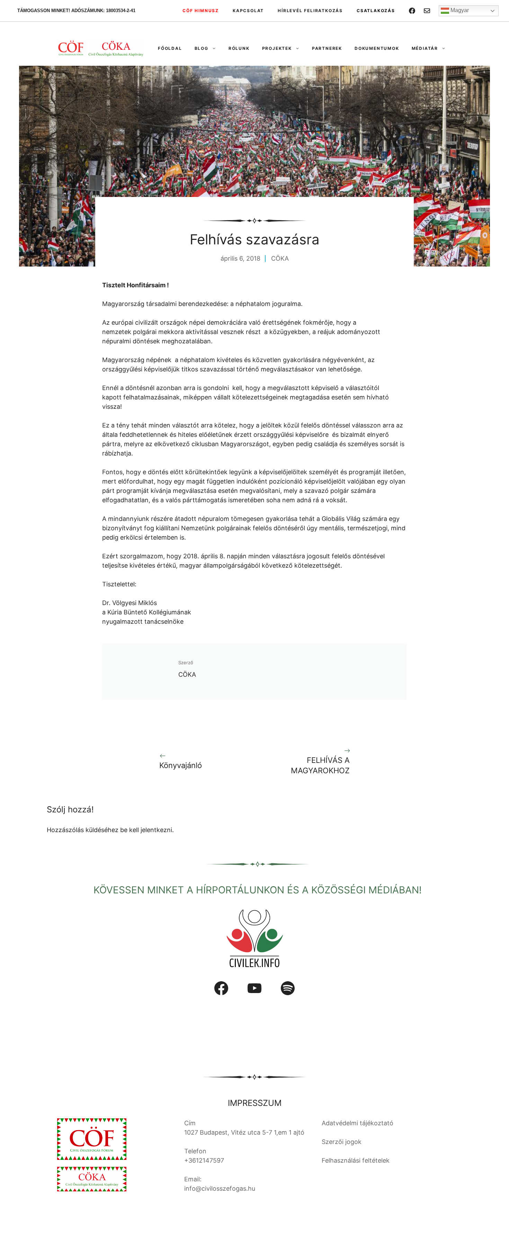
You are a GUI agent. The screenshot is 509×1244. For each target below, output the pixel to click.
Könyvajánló (180, 765)
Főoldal (170, 48)
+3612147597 (204, 1160)
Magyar (459, 10)
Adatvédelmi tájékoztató (357, 1123)
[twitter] (427, 10)
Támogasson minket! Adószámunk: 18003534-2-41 (76, 10)
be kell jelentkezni (146, 829)
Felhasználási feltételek (356, 1160)
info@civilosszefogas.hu (219, 1188)
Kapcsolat (248, 10)
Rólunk (239, 48)
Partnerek (327, 48)
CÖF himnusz (200, 10)
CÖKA (280, 258)
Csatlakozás (376, 10)
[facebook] (412, 10)
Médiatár (425, 48)
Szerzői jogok (341, 1141)
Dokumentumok (377, 48)
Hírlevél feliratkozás (310, 10)
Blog (201, 48)
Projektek (277, 48)
